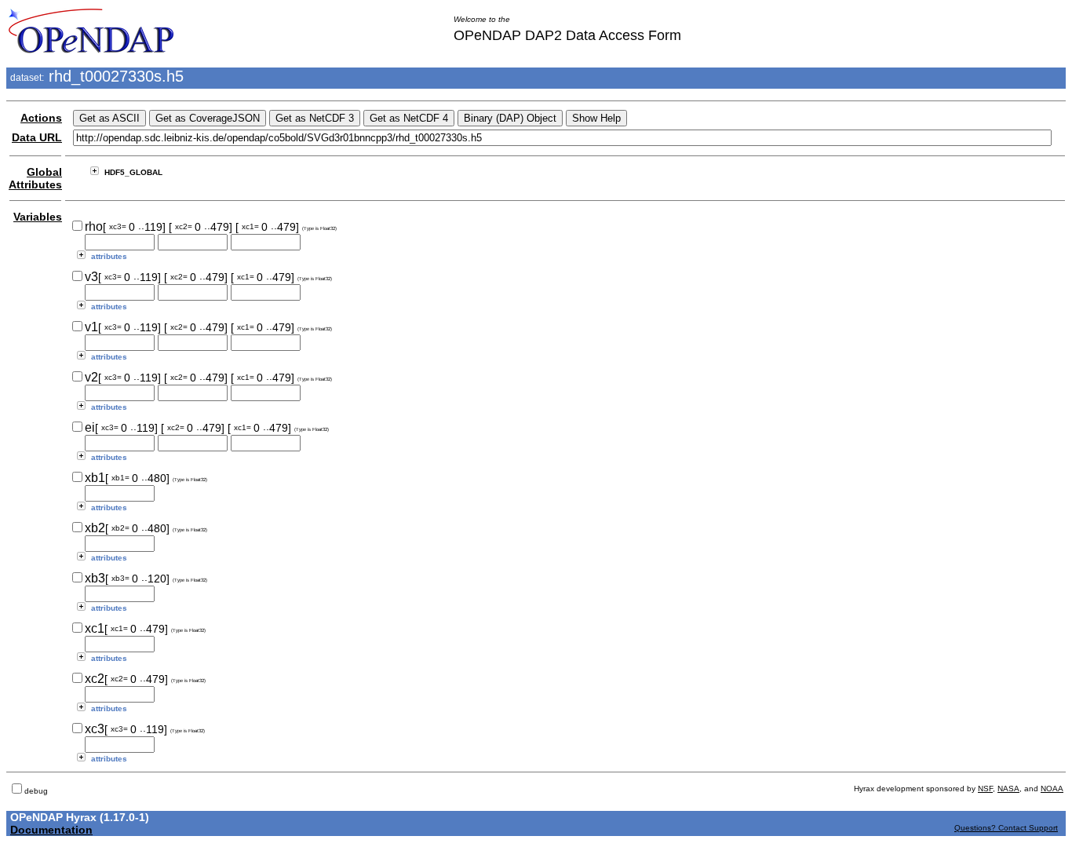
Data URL (37, 137)
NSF (985, 788)
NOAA (1052, 788)
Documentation (51, 829)
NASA (1008, 788)
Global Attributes (35, 178)
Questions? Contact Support (1006, 827)
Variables (37, 216)
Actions (41, 117)
